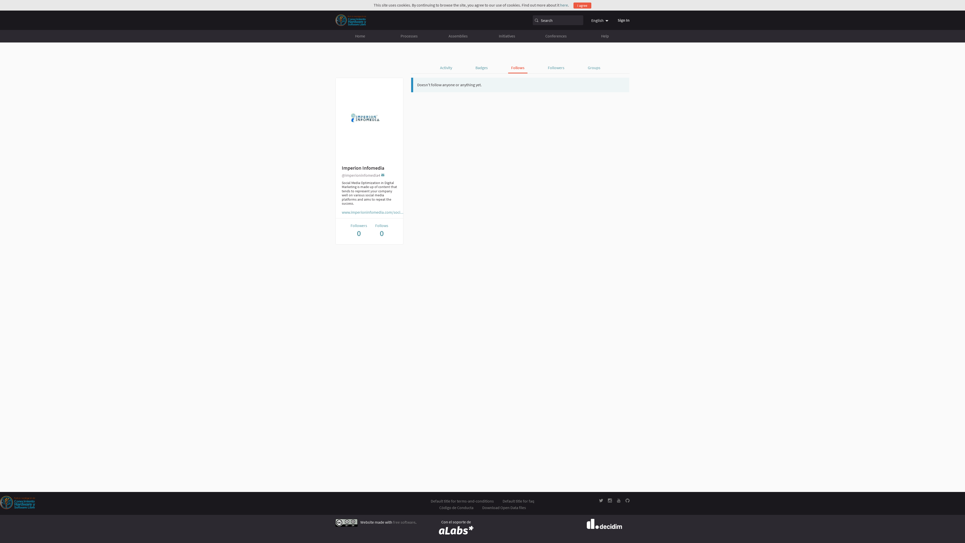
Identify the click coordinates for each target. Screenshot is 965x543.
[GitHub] (627, 501)
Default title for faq (518, 501)
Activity (446, 67)
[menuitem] (600, 20)
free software (404, 522)
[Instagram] (610, 501)
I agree (582, 5)
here (564, 5)
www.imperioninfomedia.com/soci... (372, 212)
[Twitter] (601, 501)
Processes (409, 35)
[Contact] (382, 175)
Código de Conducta (456, 507)
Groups (594, 67)
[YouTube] (619, 501)
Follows (517, 67)
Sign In (624, 20)
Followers (556, 67)
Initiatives (507, 35)
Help (605, 35)
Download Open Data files (504, 507)
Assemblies (458, 35)
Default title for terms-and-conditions (462, 501)
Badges (481, 67)
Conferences (556, 35)
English (597, 20)
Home (360, 35)
